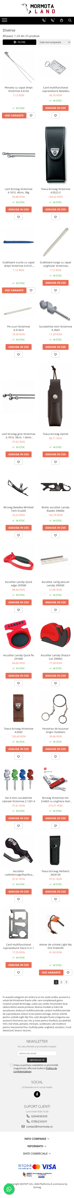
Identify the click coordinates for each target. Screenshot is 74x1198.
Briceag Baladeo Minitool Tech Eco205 (19, 509)
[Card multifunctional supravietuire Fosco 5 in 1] (18, 924)
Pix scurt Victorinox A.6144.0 (18, 328)
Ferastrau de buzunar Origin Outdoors (55, 730)
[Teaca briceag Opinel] (55, 396)
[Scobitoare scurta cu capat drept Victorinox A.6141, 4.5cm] (18, 242)
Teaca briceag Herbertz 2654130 (55, 872)
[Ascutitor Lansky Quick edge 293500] (18, 561)
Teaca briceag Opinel (55, 434)
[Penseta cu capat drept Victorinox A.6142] (18, 67)
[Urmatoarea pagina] (66, 982)
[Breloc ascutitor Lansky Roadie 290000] (55, 487)
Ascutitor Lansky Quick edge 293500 (18, 583)
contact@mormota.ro (39, 1126)
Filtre (21, 42)
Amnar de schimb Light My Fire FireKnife (55, 946)
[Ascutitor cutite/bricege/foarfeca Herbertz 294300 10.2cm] (18, 851)
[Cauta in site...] (70, 20)
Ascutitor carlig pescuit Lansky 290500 (55, 583)
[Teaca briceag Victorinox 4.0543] (18, 708)
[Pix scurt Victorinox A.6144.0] (18, 311)
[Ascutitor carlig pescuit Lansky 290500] (55, 561)
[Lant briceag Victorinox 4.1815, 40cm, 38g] (18, 154)
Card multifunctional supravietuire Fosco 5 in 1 (18, 946)
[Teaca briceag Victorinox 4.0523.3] (55, 154)
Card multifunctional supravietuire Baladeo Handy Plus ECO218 (55, 89)
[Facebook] (37, 1094)
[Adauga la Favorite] (31, 115)
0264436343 (39, 1116)
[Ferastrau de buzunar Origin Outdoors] (55, 708)
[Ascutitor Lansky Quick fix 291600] (18, 635)
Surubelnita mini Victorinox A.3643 (55, 328)
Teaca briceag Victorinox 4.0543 (18, 730)
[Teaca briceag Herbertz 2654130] (55, 851)
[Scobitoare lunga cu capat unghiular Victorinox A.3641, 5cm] (55, 242)
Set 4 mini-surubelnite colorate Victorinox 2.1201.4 (18, 799)
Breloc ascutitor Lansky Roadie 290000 (55, 509)
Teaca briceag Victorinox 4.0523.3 (55, 190)
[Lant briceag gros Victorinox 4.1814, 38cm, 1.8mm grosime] (18, 396)
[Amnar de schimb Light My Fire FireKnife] (55, 924)
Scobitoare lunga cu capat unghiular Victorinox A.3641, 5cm (55, 264)
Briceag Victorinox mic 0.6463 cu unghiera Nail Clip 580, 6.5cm (55, 799)
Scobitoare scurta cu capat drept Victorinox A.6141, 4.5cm (18, 264)
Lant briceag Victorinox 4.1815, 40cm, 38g (18, 190)
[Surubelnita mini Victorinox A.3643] (55, 311)
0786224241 (39, 1121)
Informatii (35, 1146)
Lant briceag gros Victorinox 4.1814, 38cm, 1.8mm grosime (18, 435)
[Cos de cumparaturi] (61, 20)
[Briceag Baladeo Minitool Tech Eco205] (18, 487)
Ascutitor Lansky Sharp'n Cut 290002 (55, 657)
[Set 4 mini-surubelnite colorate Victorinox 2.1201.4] (18, 779)
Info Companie (35, 1139)
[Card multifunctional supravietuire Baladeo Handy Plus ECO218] (55, 67)
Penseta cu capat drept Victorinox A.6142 (19, 89)
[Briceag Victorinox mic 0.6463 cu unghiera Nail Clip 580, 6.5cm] (55, 779)
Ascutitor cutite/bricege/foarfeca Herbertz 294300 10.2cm (18, 872)
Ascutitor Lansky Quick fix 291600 (18, 657)
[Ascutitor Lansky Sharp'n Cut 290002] (55, 635)
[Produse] (5, 21)
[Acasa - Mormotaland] (37, 8)
